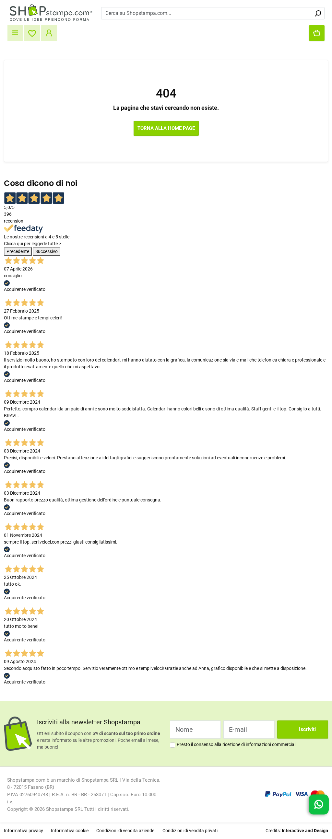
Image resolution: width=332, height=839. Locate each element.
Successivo (46, 251)
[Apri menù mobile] (15, 33)
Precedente (17, 251)
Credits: (297, 830)
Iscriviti (307, 729)
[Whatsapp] (319, 803)
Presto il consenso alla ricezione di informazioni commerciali (236, 744)
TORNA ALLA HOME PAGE (166, 128)
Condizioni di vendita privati (190, 830)
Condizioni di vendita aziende (125, 830)
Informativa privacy (23, 830)
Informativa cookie (70, 830)
